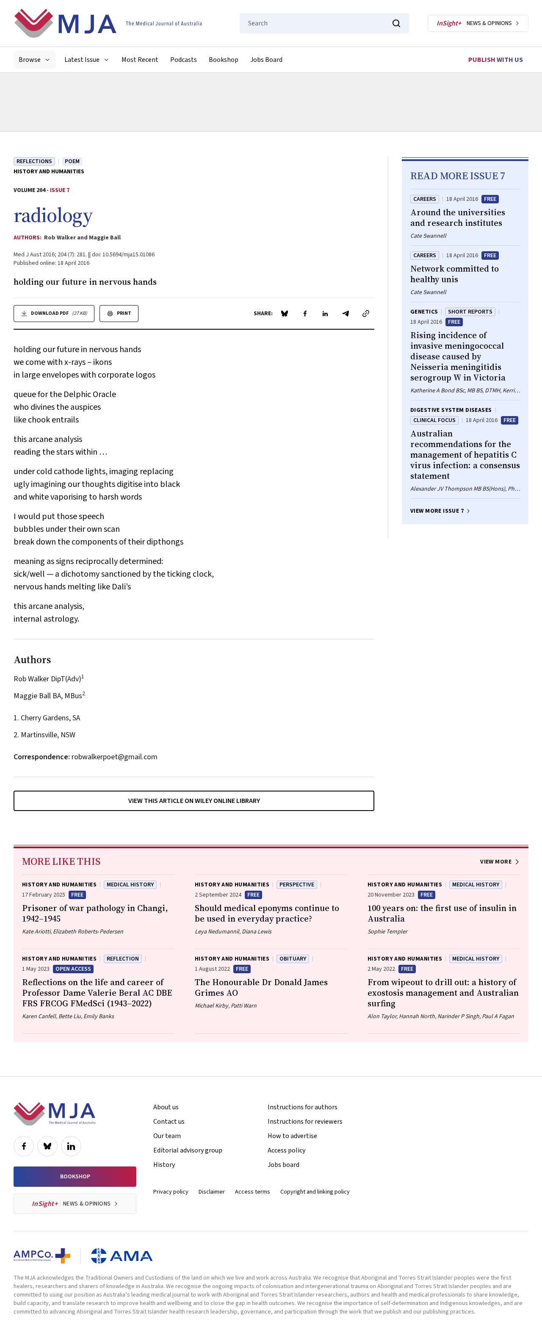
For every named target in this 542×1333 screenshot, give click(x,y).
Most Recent (140, 59)
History (164, 1164)
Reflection (123, 959)
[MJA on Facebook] (24, 1146)
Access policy (286, 1150)
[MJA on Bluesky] (47, 1146)
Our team (167, 1136)
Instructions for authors (302, 1107)
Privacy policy (170, 1192)
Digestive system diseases (451, 410)
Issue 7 (59, 190)
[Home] (108, 23)
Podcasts (183, 59)
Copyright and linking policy (315, 1192)
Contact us (169, 1121)
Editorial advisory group (187, 1150)
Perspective (296, 884)
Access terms (252, 1192)
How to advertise (292, 1136)
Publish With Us (495, 59)
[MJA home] (54, 1114)
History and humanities (49, 171)
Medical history (130, 884)
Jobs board (283, 1164)
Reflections (34, 161)
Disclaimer (212, 1192)
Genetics (424, 312)
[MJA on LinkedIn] (71, 1146)
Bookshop (223, 59)
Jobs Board (266, 59)
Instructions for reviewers (305, 1121)
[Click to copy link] (365, 313)
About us (166, 1107)
